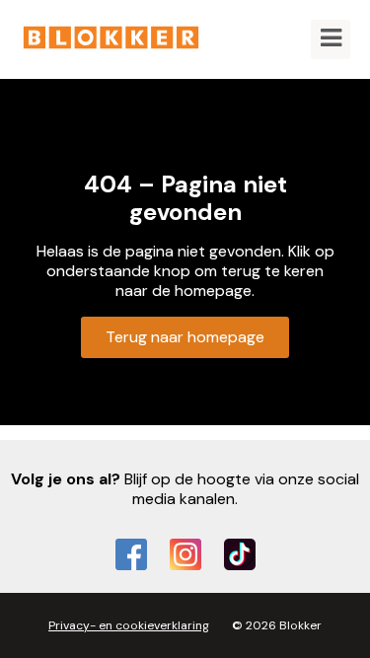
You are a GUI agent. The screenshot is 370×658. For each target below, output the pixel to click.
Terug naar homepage (185, 337)
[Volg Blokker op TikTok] (240, 554)
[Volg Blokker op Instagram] (185, 554)
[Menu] (330, 39)
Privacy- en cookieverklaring (128, 625)
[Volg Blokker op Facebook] (131, 554)
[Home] (111, 39)
